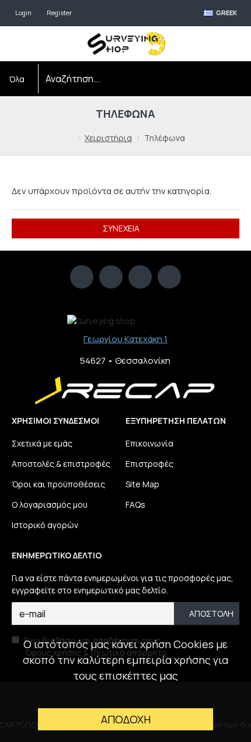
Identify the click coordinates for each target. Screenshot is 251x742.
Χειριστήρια (108, 137)
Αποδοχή (126, 719)
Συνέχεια (121, 228)
